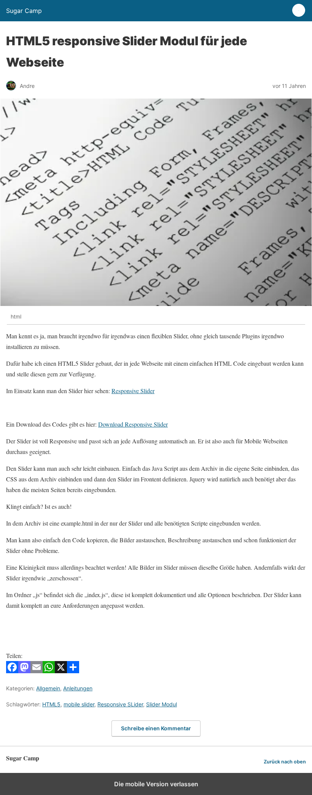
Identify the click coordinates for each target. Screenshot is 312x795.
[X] (61, 671)
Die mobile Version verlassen (156, 784)
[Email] (36, 671)
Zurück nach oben (285, 762)
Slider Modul (161, 704)
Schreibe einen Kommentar (156, 728)
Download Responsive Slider (133, 424)
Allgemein (48, 688)
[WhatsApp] (49, 671)
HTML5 (51, 704)
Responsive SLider (120, 704)
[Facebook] (12, 671)
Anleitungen (77, 688)
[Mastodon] (24, 671)
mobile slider (79, 704)
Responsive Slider (132, 391)
